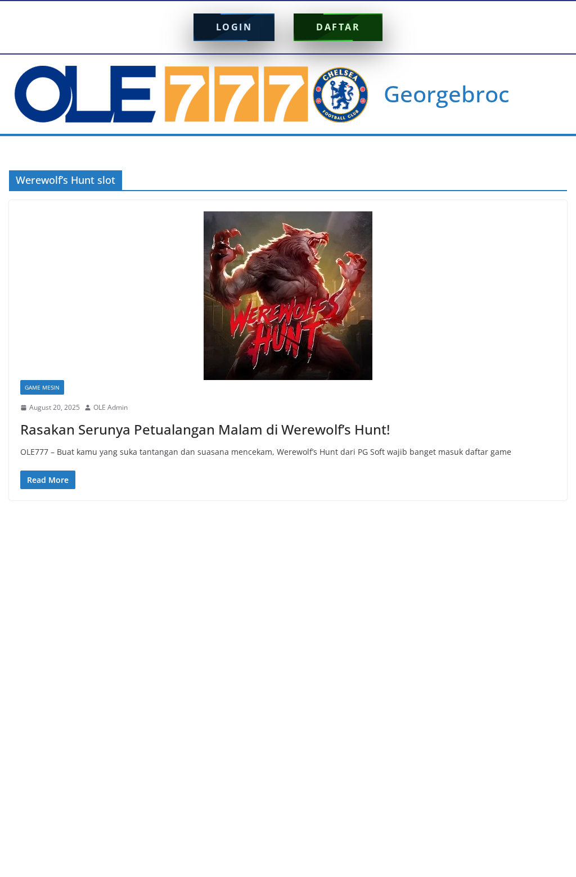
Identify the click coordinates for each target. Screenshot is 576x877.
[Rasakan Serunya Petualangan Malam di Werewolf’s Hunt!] (288, 295)
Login (234, 27)
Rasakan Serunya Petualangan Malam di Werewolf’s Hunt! (205, 429)
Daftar (338, 27)
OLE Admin (110, 407)
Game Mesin (42, 387)
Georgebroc (447, 93)
